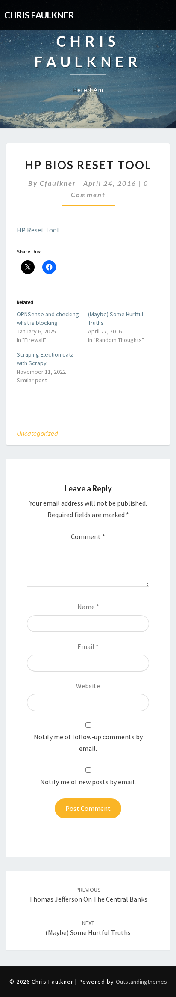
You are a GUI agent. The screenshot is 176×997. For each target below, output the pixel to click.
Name (88, 606)
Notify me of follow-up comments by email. (88, 742)
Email (88, 646)
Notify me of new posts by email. (88, 781)
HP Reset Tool (38, 230)
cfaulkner (58, 183)
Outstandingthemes (141, 981)
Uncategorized (37, 433)
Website (88, 686)
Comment (88, 536)
